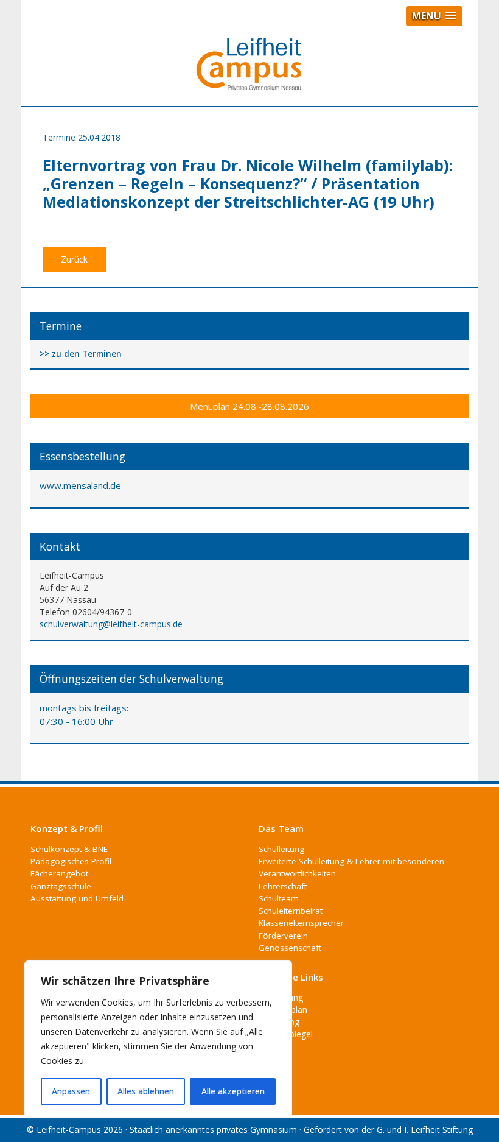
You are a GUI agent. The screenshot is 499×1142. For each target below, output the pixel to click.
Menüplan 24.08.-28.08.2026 (249, 406)
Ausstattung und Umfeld (77, 898)
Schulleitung (281, 849)
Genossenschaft (290, 947)
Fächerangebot (59, 873)
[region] (158, 1039)
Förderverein (283, 935)
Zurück (74, 259)
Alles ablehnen (145, 1091)
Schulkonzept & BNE (69, 849)
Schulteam (279, 898)
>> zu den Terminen (81, 354)
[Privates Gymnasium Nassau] (249, 69)
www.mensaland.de (80, 485)
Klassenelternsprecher (301, 922)
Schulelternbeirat (291, 910)
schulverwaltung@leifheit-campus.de (111, 624)
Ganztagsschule (60, 886)
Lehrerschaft (283, 886)
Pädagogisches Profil (70, 861)
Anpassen (71, 1091)
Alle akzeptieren (233, 1091)
